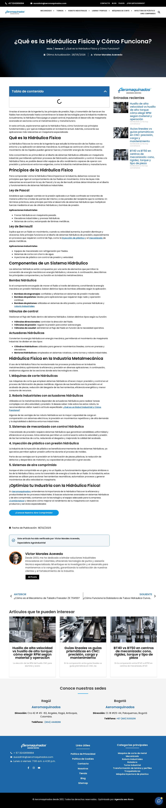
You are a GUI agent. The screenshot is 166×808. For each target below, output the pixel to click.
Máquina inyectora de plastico (132, 774)
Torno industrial (132, 765)
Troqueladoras (132, 771)
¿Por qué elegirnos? (136, 3)
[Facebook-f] (28, 767)
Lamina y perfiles (99, 11)
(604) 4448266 (52, 722)
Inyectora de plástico (144, 11)
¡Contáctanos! (17, 500)
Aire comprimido (147, 13)
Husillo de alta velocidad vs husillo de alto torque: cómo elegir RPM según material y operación (143, 111)
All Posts (32, 577)
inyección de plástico (73, 237)
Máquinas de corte (120, 11)
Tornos (60, 11)
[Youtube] (39, 767)
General (59, 48)
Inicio (49, 48)
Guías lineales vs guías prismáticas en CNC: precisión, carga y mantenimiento (142, 135)
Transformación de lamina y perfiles (132, 768)
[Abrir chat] (159, 801)
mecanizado (96, 237)
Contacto (105, 3)
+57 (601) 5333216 (126, 718)
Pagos (122, 3)
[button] (159, 12)
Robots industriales (77, 11)
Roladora (132, 762)
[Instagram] (33, 767)
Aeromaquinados (21, 491)
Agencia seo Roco (123, 799)
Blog (114, 3)
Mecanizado (46, 11)
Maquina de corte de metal (132, 753)
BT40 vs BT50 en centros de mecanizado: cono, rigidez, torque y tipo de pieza (142, 157)
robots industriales (24, 306)
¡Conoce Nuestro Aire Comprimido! (34, 512)
